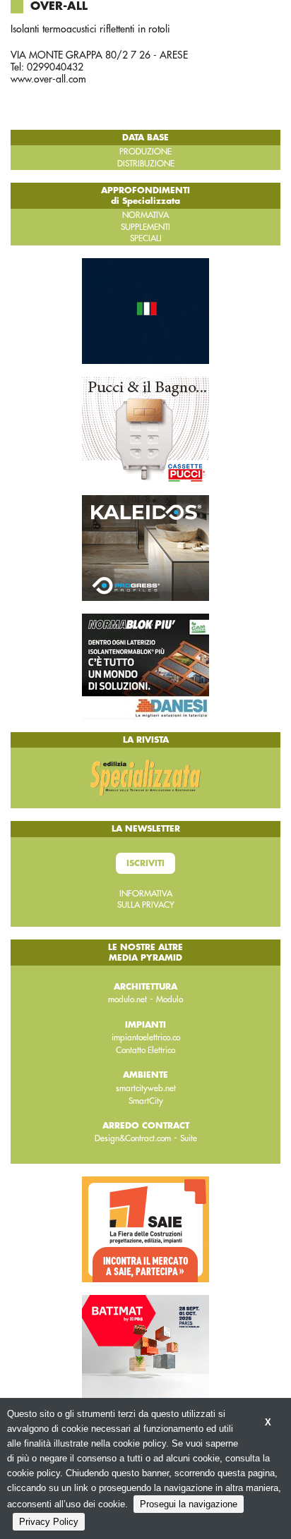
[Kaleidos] (145, 547)
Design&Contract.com (133, 1138)
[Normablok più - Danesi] (145, 665)
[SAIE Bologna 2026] (145, 1228)
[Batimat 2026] (145, 1346)
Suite (188, 1138)
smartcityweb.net (146, 1088)
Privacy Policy (48, 1521)
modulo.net (127, 999)
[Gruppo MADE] (145, 310)
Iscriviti (145, 863)
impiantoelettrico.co (146, 1037)
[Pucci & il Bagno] (145, 428)
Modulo (169, 999)
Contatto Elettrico (145, 1050)
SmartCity (146, 1101)
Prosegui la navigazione (188, 1504)
